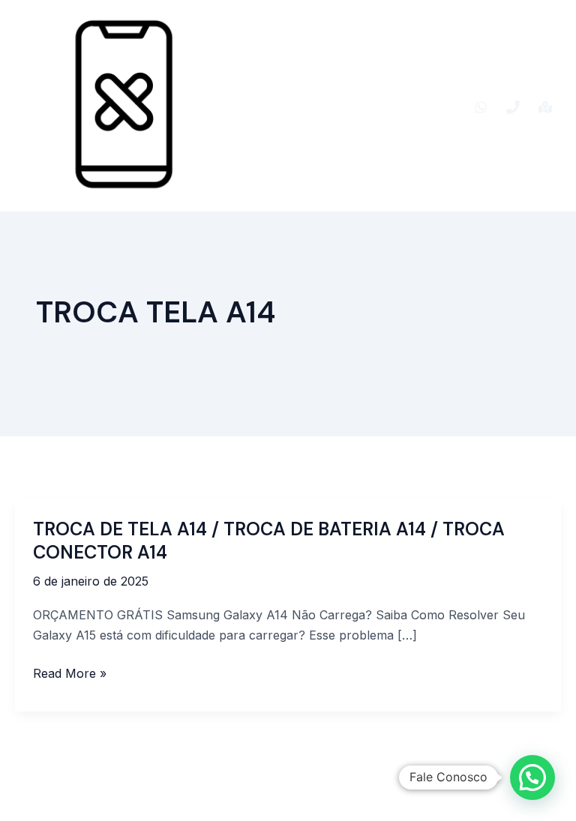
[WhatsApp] (481, 107)
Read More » (69, 674)
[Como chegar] (545, 107)
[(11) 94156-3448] (513, 107)
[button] (532, 777)
